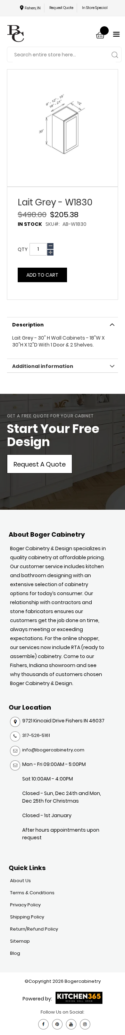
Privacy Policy (25, 905)
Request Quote (61, 7)
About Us (20, 880)
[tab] (62, 324)
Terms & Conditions (32, 892)
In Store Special (95, 7)
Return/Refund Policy (34, 929)
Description (28, 324)
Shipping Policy (27, 917)
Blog (15, 953)
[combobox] (64, 55)
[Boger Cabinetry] (15, 34)
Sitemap (20, 941)
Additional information (42, 366)
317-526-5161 (36, 735)
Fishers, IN (33, 8)
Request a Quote (40, 464)
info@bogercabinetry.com (53, 750)
